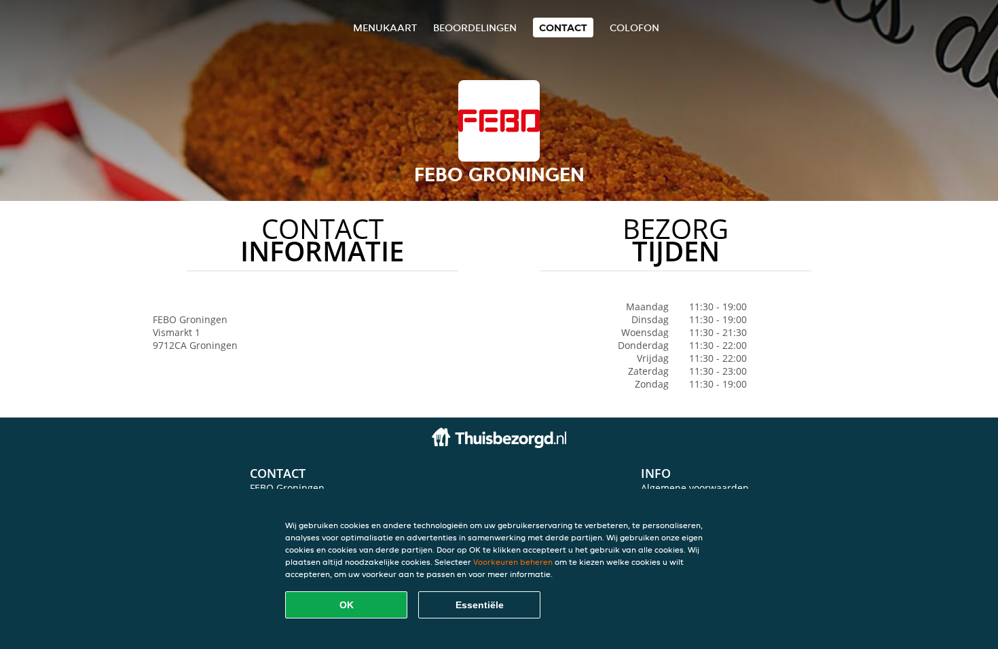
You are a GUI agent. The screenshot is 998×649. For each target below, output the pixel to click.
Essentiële (480, 604)
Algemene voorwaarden (695, 487)
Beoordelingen (475, 27)
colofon (634, 27)
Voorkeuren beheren (513, 562)
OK (346, 604)
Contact (563, 27)
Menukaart (385, 27)
